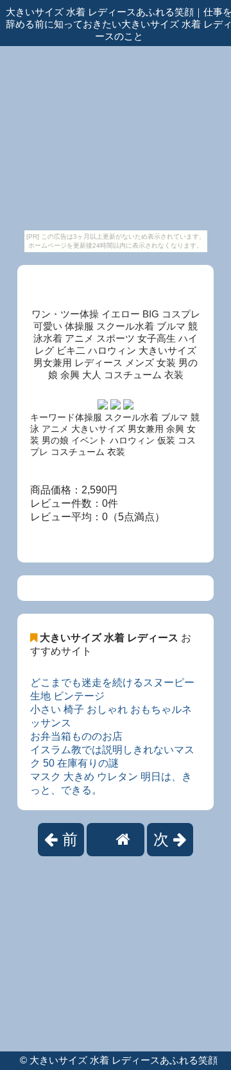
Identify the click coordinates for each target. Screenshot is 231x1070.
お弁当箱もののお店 (76, 736)
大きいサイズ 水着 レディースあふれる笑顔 (124, 1060)
